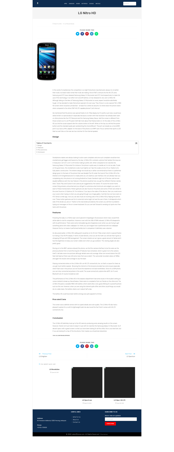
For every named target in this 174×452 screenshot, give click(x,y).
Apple (65, 3)
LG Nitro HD (61, 335)
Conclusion (41, 152)
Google (91, 3)
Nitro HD (67, 335)
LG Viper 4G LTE (119, 400)
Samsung (71, 3)
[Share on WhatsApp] (96, 34)
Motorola (84, 3)
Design (40, 145)
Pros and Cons (42, 150)
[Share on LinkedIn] (92, 34)
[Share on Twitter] (77, 34)
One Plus (98, 3)
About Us (76, 419)
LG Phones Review (69, 23)
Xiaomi (78, 3)
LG (56, 335)
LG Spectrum (87, 400)
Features (40, 147)
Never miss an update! (113, 416)
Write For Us (76, 417)
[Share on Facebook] (82, 34)
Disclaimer (104, 434)
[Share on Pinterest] (87, 34)
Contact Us (76, 422)
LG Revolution (54, 369)
